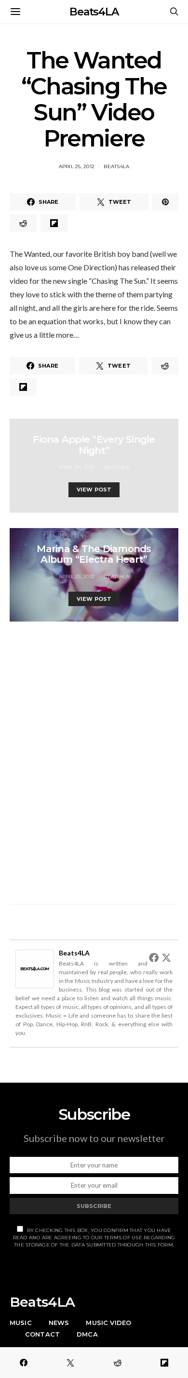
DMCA (87, 1334)
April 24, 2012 (76, 467)
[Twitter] (166, 957)
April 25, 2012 (77, 166)
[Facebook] (154, 957)
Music (21, 1322)
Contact (42, 1334)
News (59, 1322)
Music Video (108, 1322)
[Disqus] (94, 757)
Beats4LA (94, 11)
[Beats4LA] (34, 967)
